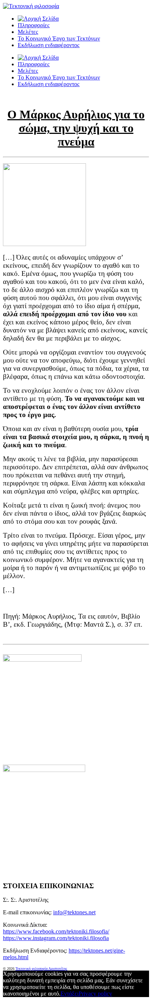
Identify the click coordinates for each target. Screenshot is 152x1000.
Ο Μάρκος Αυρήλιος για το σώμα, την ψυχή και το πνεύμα (76, 128)
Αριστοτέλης (57, 969)
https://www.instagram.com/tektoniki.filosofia (56, 938)
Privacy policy (95, 993)
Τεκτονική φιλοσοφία (31, 969)
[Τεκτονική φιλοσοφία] (38, 18)
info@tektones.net (74, 912)
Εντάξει (70, 993)
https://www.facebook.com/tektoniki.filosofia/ (56, 931)
